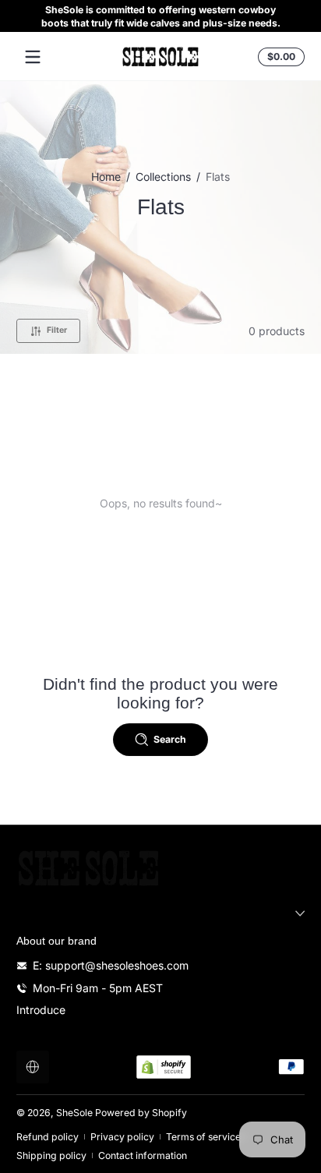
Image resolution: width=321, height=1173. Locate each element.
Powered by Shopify (141, 1112)
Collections (163, 176)
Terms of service (203, 1137)
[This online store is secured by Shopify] (163, 1067)
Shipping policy (51, 1155)
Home (106, 176)
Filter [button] (57, 330)
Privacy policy (122, 1137)
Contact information (142, 1155)
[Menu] (32, 57)
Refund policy (47, 1137)
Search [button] (169, 739)
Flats (218, 176)
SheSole (74, 1112)
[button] (278, 57)
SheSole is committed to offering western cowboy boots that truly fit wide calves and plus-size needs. (160, 16)
